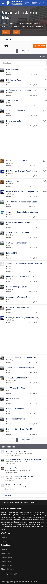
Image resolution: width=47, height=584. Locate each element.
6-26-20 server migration (16, 243)
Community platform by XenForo (19, 582)
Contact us (4, 502)
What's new (5, 533)
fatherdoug (9, 235)
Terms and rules (14, 502)
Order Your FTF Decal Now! (17, 161)
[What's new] (40, 3)
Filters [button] (42, 56)
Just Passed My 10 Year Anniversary (21, 357)
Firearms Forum (12, 398)
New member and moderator (18, 222)
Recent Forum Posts (8, 446)
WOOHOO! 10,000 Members (17, 232)
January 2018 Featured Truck (18, 297)
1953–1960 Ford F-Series (12, 455)
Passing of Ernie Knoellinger (17, 307)
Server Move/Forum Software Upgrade (22, 212)
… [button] (19, 51)
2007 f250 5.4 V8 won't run (13, 485)
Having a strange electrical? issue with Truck (19, 476)
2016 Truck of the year (15, 419)
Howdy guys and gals (12, 468)
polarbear (9, 310)
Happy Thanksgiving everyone (18, 287)
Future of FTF (11, 253)
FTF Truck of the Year (15, 409)
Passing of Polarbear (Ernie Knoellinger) (22, 317)
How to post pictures (15, 121)
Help (32, 502)
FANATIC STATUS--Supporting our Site (22, 191)
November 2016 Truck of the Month (21, 429)
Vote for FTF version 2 (15, 111)
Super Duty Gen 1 (10, 480)
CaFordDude (10, 173)
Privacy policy (25, 502)
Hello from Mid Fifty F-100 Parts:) (15, 451)
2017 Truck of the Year (15, 388)
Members (4, 549)
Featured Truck (12, 70)
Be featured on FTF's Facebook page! (21, 90)
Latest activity (5, 541)
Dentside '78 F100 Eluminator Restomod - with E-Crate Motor (24, 459)
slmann (8, 82)
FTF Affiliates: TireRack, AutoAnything (21, 171)
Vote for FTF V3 (12, 100)
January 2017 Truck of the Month (20, 368)
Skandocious (10, 163)
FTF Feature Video (13, 80)
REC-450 (8, 269)
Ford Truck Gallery (6, 557)
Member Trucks (5, 553)
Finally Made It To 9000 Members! (20, 276)
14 (23, 51)
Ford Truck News (10, 464)
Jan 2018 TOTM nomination (17, 378)
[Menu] (2, 3)
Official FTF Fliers (13, 181)
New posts (4, 537)
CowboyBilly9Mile (11, 380)
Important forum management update (22, 202)
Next (27, 51)
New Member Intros (11, 472)
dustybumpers (10, 289)
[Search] (44, 3)
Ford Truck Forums (6, 565)
